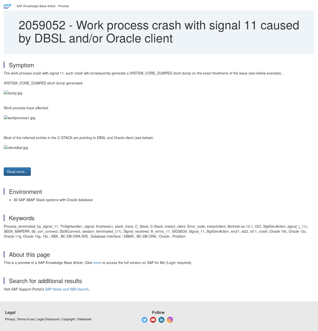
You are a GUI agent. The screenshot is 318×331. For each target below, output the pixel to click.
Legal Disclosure (48, 319)
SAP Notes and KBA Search (67, 289)
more (97, 262)
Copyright (68, 319)
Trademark (84, 319)
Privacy (10, 319)
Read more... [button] (17, 171)
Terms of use (25, 319)
